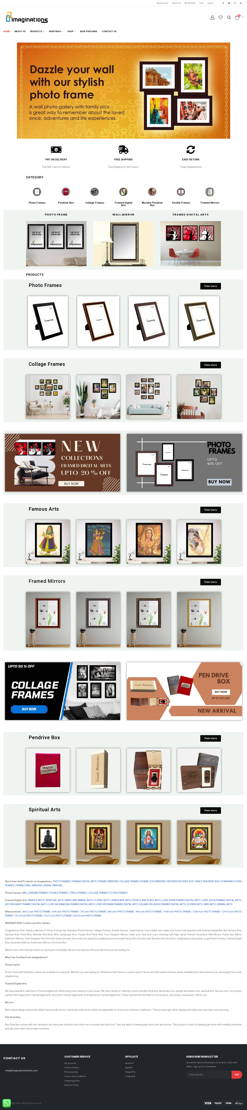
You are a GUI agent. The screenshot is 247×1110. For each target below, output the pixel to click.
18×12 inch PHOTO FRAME (36, 911)
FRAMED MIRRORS (108, 881)
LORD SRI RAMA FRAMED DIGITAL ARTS (117, 904)
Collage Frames (94, 202)
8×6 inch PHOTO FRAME (121, 911)
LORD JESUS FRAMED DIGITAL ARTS (221, 900)
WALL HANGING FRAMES (35, 892)
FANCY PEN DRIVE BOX (207, 881)
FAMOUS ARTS (36, 900)
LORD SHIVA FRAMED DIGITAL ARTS (181, 900)
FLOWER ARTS (195, 904)
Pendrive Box (66, 202)
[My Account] (212, 17)
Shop (70, 31)
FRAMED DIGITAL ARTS (84, 881)
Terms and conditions (75, 1076)
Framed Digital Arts (123, 204)
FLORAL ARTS (101, 900)
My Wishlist (190, 3)
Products (36, 31)
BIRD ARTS (210, 904)
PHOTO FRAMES (62, 881)
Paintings (55, 31)
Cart (201, 3)
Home (6, 31)
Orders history (71, 1067)
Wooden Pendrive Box (152, 204)
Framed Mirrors (210, 202)
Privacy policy (71, 1071)
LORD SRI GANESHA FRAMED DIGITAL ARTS (71, 904)
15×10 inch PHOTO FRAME (28, 915)
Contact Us (109, 31)
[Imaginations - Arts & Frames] (27, 17)
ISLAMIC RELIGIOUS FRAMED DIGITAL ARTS (162, 904)
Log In (211, 3)
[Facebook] (223, 3)
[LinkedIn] (240, 3)
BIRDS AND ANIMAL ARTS (79, 900)
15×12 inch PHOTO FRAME (58, 915)
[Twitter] (229, 3)
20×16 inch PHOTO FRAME (87, 915)
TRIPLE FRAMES (78, 892)
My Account (162, 3)
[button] (210, 286)
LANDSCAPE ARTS (121, 900)
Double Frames (181, 202)
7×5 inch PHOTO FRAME (92, 911)
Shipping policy (72, 1080)
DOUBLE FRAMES (59, 892)
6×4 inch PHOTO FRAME (65, 911)
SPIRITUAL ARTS (55, 900)
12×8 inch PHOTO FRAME (206, 911)
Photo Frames (37, 202)
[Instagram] (235, 3)
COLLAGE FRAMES (129, 881)
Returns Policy (71, 1084)
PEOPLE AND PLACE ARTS (147, 900)
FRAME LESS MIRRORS (153, 881)
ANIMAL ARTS (225, 904)
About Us (176, 3)
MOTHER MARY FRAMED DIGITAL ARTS (26, 904)
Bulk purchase (88, 31)
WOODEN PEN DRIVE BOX (180, 881)
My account (70, 1063)
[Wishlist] (220, 17)
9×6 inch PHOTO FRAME (148, 911)
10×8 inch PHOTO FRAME (177, 911)
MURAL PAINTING (53, 885)
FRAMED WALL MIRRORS (28, 885)
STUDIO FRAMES (119, 892)
